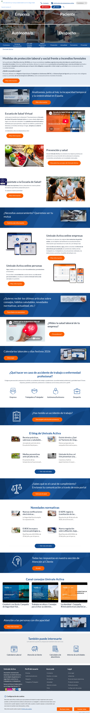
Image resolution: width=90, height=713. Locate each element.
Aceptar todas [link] (81, 709)
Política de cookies (27, 709)
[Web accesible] (2, 180)
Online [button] (57, 7)
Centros (45, 7)
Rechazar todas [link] (64, 709)
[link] (18, 5)
